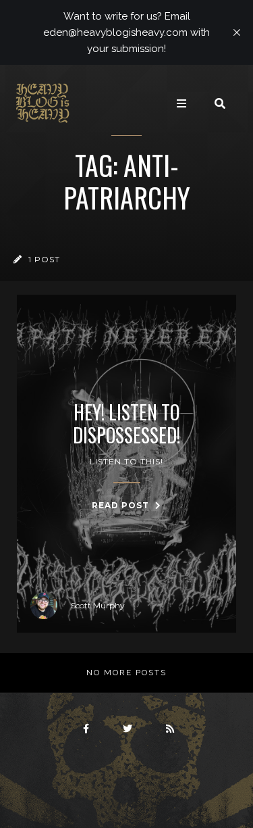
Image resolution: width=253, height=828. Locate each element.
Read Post (122, 505)
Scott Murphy (98, 605)
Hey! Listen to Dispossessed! (126, 423)
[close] (237, 32)
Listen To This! (126, 461)
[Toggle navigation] (181, 103)
